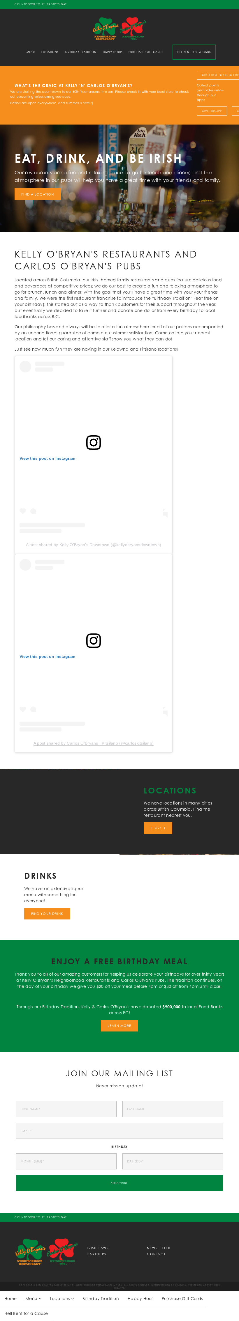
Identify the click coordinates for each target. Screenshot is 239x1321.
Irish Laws (98, 1248)
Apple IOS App (212, 111)
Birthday (119, 1147)
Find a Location (37, 194)
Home (10, 1298)
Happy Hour (112, 52)
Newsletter (159, 1248)
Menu (31, 52)
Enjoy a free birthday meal (119, 961)
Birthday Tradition (80, 52)
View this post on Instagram (47, 458)
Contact (156, 1254)
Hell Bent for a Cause (194, 52)
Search (158, 828)
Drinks (40, 876)
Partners (96, 1254)
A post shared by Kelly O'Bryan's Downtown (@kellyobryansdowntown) (93, 544)
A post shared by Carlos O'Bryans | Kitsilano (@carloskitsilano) (94, 743)
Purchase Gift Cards (146, 52)
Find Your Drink (47, 914)
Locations (50, 52)
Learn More (119, 1026)
